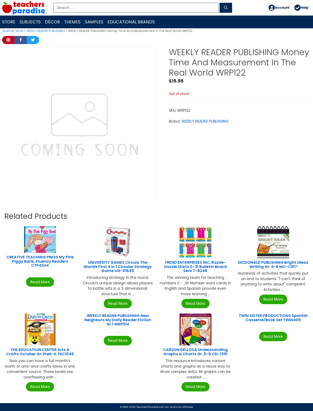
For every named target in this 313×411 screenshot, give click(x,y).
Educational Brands (131, 22)
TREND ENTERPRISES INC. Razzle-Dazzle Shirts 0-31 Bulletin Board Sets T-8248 (195, 267)
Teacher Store (12, 31)
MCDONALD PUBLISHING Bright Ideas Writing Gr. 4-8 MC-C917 (273, 264)
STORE (8, 22)
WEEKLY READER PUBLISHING (45, 31)
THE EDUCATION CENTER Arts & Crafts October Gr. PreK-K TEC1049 (40, 352)
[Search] (226, 8)
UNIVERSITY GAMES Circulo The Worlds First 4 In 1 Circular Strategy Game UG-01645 (118, 267)
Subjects (30, 22)
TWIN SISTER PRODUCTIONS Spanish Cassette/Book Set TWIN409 (273, 317)
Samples (94, 22)
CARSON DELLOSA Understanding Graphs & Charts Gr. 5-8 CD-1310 (195, 352)
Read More (40, 282)
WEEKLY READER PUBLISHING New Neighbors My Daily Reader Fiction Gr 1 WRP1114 (117, 320)
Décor (52, 22)
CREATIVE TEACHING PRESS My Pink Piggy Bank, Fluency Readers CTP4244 (40, 261)
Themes (72, 22)
